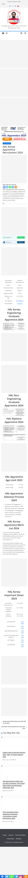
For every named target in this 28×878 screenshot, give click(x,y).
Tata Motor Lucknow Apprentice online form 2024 (13, 727)
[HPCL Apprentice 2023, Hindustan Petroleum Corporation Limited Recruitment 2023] (14, 797)
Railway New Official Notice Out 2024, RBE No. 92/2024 (14, 722)
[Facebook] (4, 187)
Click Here (19, 303)
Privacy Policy (10, 838)
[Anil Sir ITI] (3, 33)
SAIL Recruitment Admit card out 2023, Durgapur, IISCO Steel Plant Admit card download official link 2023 (14, 784)
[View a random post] (25, 33)
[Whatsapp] (10, 187)
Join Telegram (19, 301)
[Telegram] (13, 187)
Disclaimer (18, 838)
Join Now (21, 237)
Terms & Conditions (20, 835)
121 (13, 821)
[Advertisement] (14, 54)
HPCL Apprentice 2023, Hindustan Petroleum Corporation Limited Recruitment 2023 (11, 815)
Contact (5, 835)
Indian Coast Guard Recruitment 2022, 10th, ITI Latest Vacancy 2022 (14, 754)
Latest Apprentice (6, 143)
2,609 (15, 759)
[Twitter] (7, 187)
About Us (11, 835)
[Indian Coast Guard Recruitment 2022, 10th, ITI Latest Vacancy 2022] (14, 737)
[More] (15, 187)
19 (12, 790)
